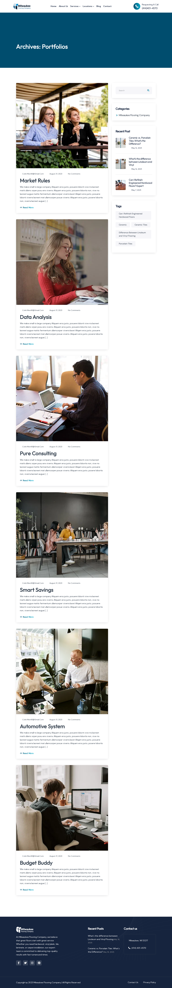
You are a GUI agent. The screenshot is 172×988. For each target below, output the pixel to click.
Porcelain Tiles (125, 243)
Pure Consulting (38, 453)
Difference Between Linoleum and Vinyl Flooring (132, 234)
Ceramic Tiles (141, 224)
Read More (28, 207)
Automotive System (42, 726)
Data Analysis (36, 317)
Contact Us (133, 982)
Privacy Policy (149, 982)
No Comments (74, 174)
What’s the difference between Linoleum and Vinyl (140, 161)
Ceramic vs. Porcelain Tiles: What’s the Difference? (139, 140)
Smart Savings (36, 589)
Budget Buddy (36, 862)
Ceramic (123, 224)
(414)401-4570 (150, 8)
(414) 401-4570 (138, 948)
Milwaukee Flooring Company (134, 115)
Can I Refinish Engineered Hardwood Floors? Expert (140, 182)
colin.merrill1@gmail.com (33, 174)
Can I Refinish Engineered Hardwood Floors (130, 215)
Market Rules (35, 180)
